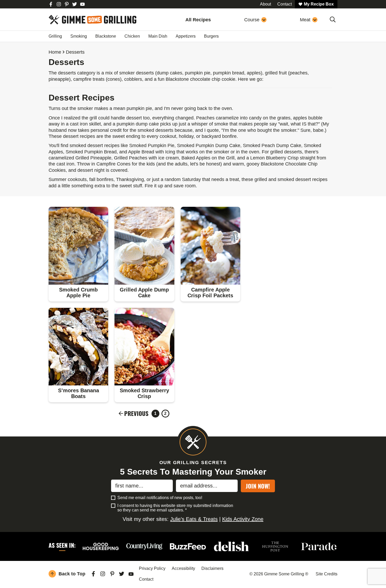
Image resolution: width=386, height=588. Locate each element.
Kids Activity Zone (242, 519)
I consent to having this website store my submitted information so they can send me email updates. (175, 507)
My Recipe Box (319, 4)
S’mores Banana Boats (78, 393)
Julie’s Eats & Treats (194, 519)
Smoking (78, 36)
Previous (136, 413)
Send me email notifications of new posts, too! (159, 497)
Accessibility (183, 568)
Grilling (55, 36)
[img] (51, 4)
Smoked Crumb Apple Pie (78, 292)
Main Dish (157, 36)
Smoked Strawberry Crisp (144, 393)
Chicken (132, 36)
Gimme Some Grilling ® (93, 19)
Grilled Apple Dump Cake (144, 292)
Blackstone (105, 36)
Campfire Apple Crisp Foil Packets (210, 292)
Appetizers (186, 36)
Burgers (211, 36)
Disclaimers (212, 568)
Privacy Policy (152, 568)
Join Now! (258, 486)
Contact (146, 579)
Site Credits (326, 574)
